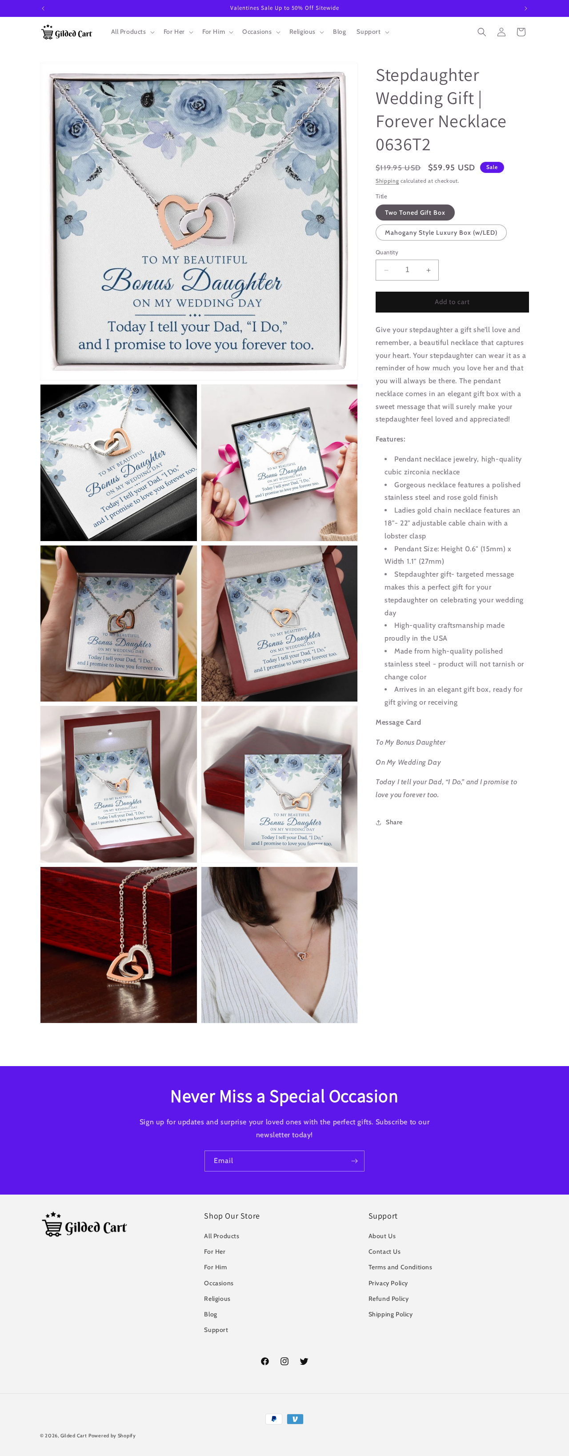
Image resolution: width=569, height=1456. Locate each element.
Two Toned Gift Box (415, 213)
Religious (217, 1299)
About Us (382, 1236)
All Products (221, 1236)
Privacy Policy (388, 1283)
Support (216, 1330)
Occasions (218, 1283)
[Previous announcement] (43, 8)
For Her (214, 1251)
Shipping (387, 180)
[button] (132, 31)
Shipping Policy (391, 1314)
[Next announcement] (526, 8)
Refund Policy (389, 1299)
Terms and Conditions (401, 1267)
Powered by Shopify (112, 1435)
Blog (210, 1314)
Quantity (387, 252)
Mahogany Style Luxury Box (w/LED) (441, 233)
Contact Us (385, 1251)
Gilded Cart (73, 1435)
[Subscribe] (354, 1161)
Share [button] (394, 822)
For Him (215, 1267)
